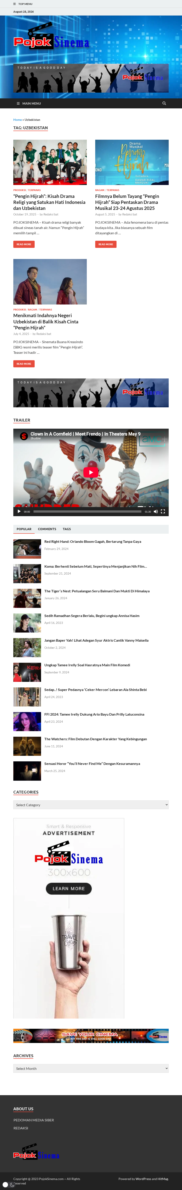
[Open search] (164, 103)
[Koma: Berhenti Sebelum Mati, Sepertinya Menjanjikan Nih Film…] (27, 567)
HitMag (163, 1179)
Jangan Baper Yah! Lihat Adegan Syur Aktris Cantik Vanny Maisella (96, 640)
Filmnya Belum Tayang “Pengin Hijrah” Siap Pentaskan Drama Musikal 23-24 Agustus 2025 (127, 202)
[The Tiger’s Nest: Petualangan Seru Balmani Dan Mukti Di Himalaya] (27, 591)
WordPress (143, 1179)
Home (17, 119)
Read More (22, 243)
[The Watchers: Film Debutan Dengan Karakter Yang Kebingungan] (27, 739)
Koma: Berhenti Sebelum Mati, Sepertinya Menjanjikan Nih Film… (95, 566)
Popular (24, 529)
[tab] (24, 529)
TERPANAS (34, 190)
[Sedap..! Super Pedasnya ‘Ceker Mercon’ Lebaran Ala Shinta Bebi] (27, 690)
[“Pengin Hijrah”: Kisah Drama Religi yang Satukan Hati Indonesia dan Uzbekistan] (50, 162)
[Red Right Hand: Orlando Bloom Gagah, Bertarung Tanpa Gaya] (27, 542)
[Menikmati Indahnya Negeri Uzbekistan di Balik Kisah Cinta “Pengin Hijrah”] (50, 281)
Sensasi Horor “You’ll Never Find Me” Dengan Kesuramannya (92, 763)
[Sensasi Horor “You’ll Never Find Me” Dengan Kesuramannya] (27, 764)
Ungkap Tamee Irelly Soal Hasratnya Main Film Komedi (87, 665)
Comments (47, 529)
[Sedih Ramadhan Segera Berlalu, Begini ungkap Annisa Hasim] (27, 616)
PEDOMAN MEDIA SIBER (34, 1120)
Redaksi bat (51, 214)
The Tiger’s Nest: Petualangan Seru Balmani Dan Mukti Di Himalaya (97, 591)
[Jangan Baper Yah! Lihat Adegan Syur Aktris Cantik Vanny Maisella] (27, 641)
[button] (9, 1185)
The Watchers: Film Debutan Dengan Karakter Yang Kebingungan (95, 739)
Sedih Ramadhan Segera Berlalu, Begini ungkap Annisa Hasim (91, 615)
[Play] (19, 511)
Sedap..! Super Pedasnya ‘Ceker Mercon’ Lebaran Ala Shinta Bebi (95, 689)
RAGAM (99, 190)
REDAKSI (21, 1128)
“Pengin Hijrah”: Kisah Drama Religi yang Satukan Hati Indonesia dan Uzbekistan (49, 202)
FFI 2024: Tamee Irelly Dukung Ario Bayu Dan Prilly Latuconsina (94, 714)
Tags (67, 529)
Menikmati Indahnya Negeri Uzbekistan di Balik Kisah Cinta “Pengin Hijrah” (45, 321)
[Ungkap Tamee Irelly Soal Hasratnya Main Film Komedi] (27, 665)
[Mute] (156, 511)
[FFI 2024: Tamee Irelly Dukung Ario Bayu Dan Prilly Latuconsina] (27, 714)
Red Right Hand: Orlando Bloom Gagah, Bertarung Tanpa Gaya (92, 541)
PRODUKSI (19, 190)
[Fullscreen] (163, 511)
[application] (91, 472)
